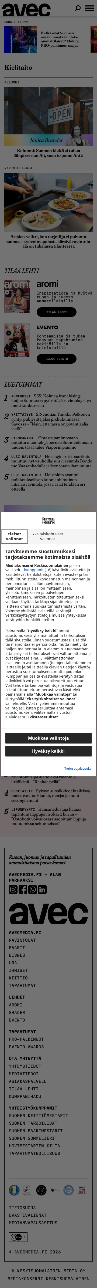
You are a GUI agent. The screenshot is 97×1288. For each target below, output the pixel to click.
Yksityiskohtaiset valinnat (47, 536)
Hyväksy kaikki (48, 751)
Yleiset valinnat (14, 536)
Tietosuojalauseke (78, 768)
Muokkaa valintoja (48, 738)
